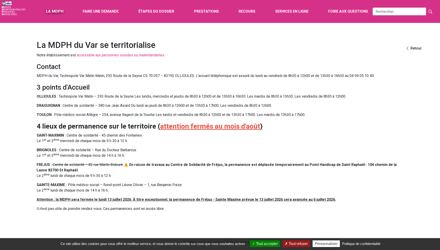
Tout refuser (298, 244)
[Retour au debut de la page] (430, 229)
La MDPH (54, 11)
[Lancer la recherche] (430, 11)
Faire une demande (101, 11)
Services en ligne (291, 11)
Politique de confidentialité (361, 244)
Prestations (206, 11)
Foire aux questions (348, 11)
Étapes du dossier (156, 11)
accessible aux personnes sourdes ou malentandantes (120, 55)
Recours (247, 11)
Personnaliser (326, 244)
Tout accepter (266, 244)
